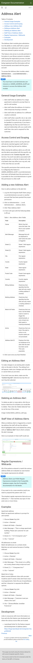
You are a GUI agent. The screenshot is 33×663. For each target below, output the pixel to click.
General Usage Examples (12, 21)
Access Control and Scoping (13, 24)
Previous (4, 633)
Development (8, 40)
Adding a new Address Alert (13, 26)
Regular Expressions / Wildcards (14, 35)
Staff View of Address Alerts (13, 33)
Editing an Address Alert (12, 28)
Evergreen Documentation (12, 3)
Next (30, 635)
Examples (7, 37)
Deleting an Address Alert (12, 30)
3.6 (30, 7)
